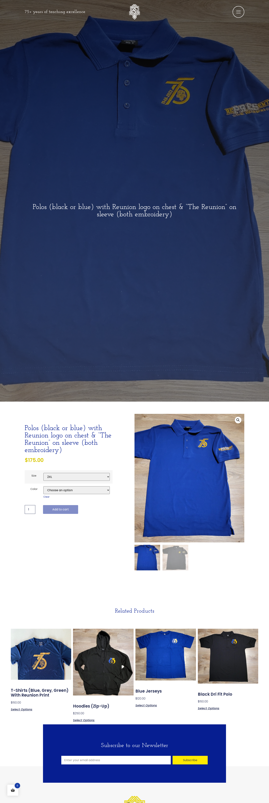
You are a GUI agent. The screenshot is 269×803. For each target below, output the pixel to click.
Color (34, 489)
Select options (21, 709)
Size (33, 475)
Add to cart (60, 509)
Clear (46, 496)
